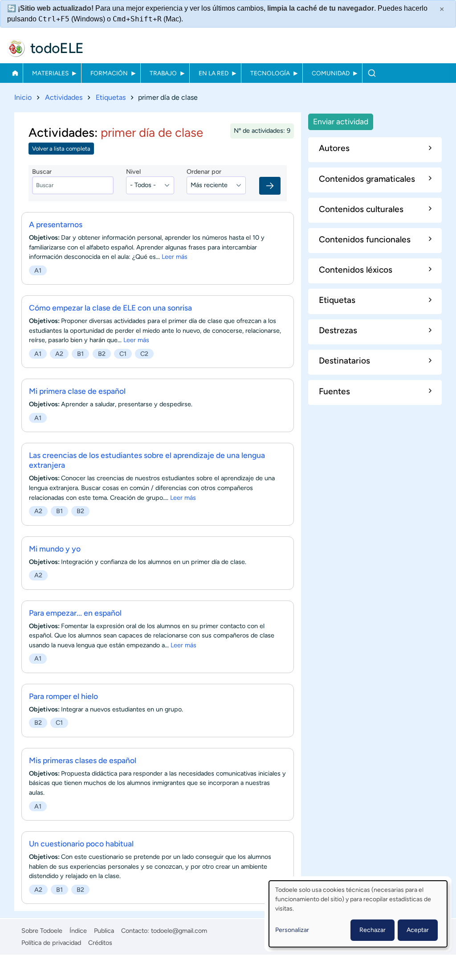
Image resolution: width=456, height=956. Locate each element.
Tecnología (270, 73)
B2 (102, 354)
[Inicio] (16, 48)
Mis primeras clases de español (82, 760)
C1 (122, 354)
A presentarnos (55, 224)
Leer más (174, 257)
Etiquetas (111, 97)
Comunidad (331, 73)
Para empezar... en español (75, 612)
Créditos (100, 943)
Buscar (371, 73)
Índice (78, 931)
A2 (59, 354)
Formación (109, 73)
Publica (104, 931)
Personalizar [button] (292, 930)
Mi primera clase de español (77, 391)
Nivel (133, 172)
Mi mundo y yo (55, 548)
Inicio (15, 73)
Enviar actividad (340, 121)
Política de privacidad (51, 943)
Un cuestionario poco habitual (81, 843)
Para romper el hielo (63, 696)
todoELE (57, 48)
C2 (144, 354)
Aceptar (418, 930)
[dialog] (358, 914)
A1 (37, 270)
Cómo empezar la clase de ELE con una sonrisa (110, 307)
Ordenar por (204, 172)
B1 (80, 354)
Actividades (63, 97)
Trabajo (163, 73)
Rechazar (372, 930)
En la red (213, 73)
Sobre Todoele (41, 931)
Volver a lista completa (61, 148)
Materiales (50, 73)
